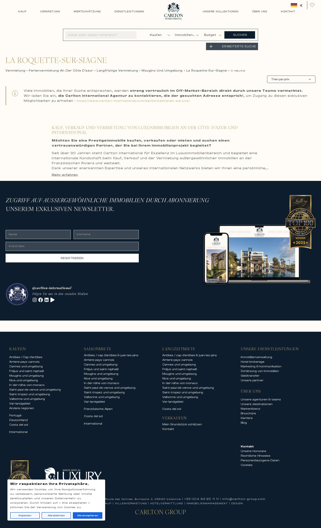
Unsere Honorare (253, 451)
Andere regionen (21, 408)
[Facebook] (40, 300)
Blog (244, 422)
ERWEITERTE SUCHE (239, 46)
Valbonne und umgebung (27, 399)
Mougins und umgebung (26, 375)
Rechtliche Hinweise (255, 455)
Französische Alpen (98, 409)
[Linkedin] (46, 300)
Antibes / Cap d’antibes (25, 357)
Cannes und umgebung (26, 366)
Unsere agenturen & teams (261, 399)
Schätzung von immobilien (260, 371)
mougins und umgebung (162, 70)
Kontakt (168, 429)
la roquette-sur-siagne (206, 70)
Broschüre (248, 413)
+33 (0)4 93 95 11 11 (201, 499)
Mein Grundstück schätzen (182, 424)
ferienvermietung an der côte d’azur (61, 70)
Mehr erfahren (65, 174)
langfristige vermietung (117, 70)
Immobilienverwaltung (256, 357)
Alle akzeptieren (87, 515)
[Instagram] (34, 300)
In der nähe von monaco (27, 385)
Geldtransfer (250, 375)
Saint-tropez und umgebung (29, 394)
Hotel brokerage (252, 361)
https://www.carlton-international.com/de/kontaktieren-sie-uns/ (133, 101)
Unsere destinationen (257, 404)
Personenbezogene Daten (260, 460)
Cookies (246, 465)
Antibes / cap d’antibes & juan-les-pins (111, 355)
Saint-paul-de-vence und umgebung (35, 389)
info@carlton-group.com (243, 499)
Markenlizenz (250, 408)
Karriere (247, 418)
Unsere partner (252, 380)
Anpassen (24, 515)
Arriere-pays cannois (24, 361)
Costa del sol (18, 424)
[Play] (52, 300)
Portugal (15, 415)
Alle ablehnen (56, 515)
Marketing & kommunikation (261, 366)
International (18, 432)
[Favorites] (312, 5)
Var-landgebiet (19, 403)
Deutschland (18, 420)
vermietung (15, 70)
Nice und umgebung (23, 380)
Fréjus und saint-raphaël (26, 371)
